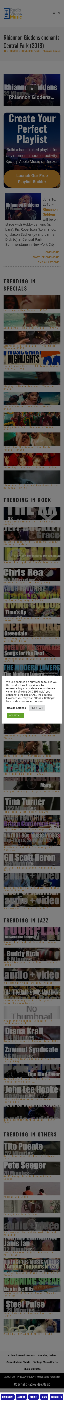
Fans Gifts (56, 1397)
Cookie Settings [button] (16, 708)
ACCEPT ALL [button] (15, 715)
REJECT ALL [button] (37, 708)
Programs (7, 1397)
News (44, 1397)
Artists (21, 1397)
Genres (33, 1397)
